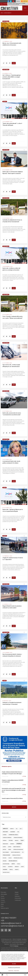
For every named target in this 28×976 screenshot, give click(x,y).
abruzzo (5, 828)
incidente (12, 843)
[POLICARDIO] (14, 749)
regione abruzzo (13, 860)
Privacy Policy (16, 970)
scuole (4, 866)
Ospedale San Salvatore (18, 849)
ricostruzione (6, 863)
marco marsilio (16, 846)
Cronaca (4, 101)
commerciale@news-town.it (12, 926)
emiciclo (16, 840)
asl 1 (21, 828)
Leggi (13, 63)
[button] (24, 21)
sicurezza (10, 866)
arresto (12, 828)
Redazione (17, 896)
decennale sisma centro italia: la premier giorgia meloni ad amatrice (16, 4)
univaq (11, 869)
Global (2, 904)
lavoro (9, 846)
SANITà (13, 863)
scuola (18, 863)
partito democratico (15, 852)
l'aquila (19, 843)
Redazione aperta (5, 908)
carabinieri (12, 831)
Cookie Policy (10, 970)
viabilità (16, 869)
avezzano (5, 831)
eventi (22, 840)
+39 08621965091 (9, 918)
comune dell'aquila (13, 834)
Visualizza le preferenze (14, 967)
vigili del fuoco (6, 872)
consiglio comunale (7, 837)
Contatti (16, 894)
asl (16, 828)
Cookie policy (18, 900)
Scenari (4, 487)
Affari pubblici (6, 21)
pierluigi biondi (6, 855)
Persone (3, 898)
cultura (11, 840)
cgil (18, 831)
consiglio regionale (18, 837)
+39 (2, 920)
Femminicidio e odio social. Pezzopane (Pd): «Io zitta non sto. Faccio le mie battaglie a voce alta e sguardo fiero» (13, 781)
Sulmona (5, 869)
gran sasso (5, 843)
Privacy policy (18, 898)
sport (22, 866)
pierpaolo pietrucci (16, 855)
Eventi (2, 906)
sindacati (17, 866)
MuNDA (9, 849)
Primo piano (3, 892)
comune (4, 834)
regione (4, 860)
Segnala (16, 892)
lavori (4, 846)
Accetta (14, 963)
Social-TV (3, 902)
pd (22, 852)
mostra (4, 849)
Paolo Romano (6, 852)
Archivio (14, 807)
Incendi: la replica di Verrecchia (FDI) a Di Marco (12, 790)
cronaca (4, 840)
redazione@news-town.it (11, 923)
